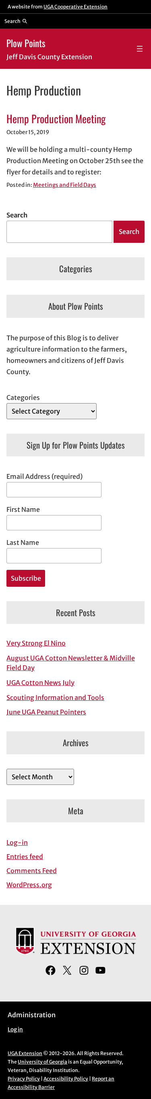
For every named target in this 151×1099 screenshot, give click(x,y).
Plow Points (26, 43)
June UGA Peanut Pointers (46, 712)
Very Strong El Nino (36, 643)
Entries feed (24, 857)
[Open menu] (140, 49)
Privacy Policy (24, 1079)
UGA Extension (25, 1053)
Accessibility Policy (65, 1079)
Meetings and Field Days (64, 185)
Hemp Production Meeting (55, 118)
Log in (15, 1029)
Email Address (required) (44, 476)
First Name (23, 509)
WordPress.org (29, 885)
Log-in (17, 842)
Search (16, 215)
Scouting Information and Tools (55, 697)
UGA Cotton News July (40, 683)
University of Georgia (42, 1062)
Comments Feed (31, 871)
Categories (23, 397)
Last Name (22, 542)
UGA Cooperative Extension (75, 7)
